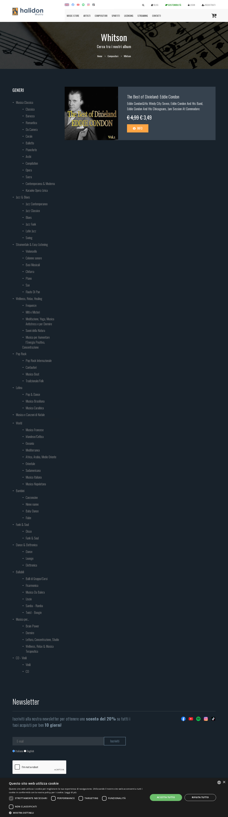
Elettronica (31, 565)
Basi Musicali (33, 264)
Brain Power (32, 626)
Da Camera (32, 129)
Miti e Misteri (33, 312)
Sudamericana (33, 470)
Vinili (28, 664)
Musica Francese (35, 429)
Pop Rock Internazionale (39, 360)
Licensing (128, 15)
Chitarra (30, 271)
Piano (29, 278)
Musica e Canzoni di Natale (30, 414)
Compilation (32, 163)
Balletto (30, 143)
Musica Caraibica (35, 408)
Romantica (31, 122)
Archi (28, 156)
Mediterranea (33, 450)
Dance (29, 551)
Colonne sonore (34, 258)
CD (27, 671)
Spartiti (116, 15)
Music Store (73, 15)
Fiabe (28, 517)
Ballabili (20, 572)
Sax (28, 285)
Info (139, 128)
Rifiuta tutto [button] (200, 797)
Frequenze (31, 305)
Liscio (29, 599)
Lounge (29, 558)
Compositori (101, 15)
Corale (29, 136)
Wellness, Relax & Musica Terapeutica (40, 649)
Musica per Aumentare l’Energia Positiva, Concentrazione (36, 342)
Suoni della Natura (35, 330)
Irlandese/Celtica (35, 436)
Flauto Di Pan (33, 291)
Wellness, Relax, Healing (29, 298)
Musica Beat (32, 374)
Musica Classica (24, 102)
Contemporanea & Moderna (40, 183)
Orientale (30, 463)
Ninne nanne (32, 504)
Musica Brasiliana (35, 401)
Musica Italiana (34, 477)
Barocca (30, 116)
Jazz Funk (31, 224)
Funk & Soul (22, 524)
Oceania (30, 443)
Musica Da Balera (35, 592)
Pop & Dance (33, 394)
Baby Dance (32, 511)
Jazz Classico (33, 210)
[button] (76, 812)
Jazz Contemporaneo (37, 204)
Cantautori (31, 367)
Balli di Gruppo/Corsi (37, 578)
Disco (29, 531)
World (19, 423)
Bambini (20, 490)
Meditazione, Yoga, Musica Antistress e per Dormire (40, 321)
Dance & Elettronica (26, 544)
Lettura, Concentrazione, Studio (42, 639)
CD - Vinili (21, 658)
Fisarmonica (32, 585)
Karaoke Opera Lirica (37, 190)
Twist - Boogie (34, 612)
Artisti (86, 15)
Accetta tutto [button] (166, 797)
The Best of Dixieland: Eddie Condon (153, 96)
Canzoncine (32, 497)
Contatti (156, 15)
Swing (29, 237)
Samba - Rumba (34, 605)
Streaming (143, 15)
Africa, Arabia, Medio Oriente (41, 457)
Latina (19, 387)
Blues (29, 217)
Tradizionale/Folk (35, 381)
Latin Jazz (31, 231)
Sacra (29, 176)
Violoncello (31, 251)
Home (99, 56)
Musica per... (22, 619)
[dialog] (114, 797)
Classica (30, 109)
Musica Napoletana (36, 484)
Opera (29, 170)
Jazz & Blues (23, 197)
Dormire (30, 632)
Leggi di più (71, 792)
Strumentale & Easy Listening (32, 244)
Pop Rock (21, 353)
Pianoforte (31, 149)
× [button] (224, 782)
